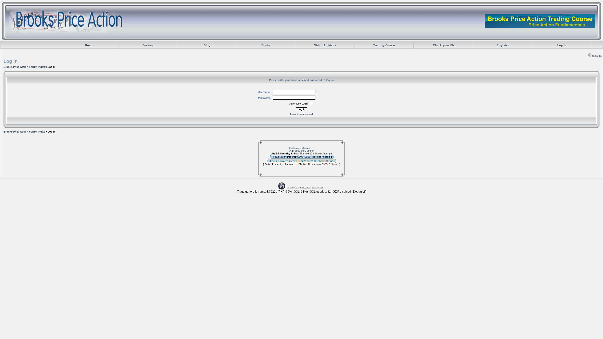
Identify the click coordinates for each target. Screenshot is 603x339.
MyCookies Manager (300, 148)
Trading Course (384, 45)
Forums (148, 45)
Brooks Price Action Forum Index (24, 66)
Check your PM (444, 45)
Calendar (597, 56)
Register (503, 45)
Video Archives (325, 45)
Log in (562, 45)
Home (89, 45)
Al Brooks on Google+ (301, 150)
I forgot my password (301, 114)
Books (266, 45)
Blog (207, 45)
